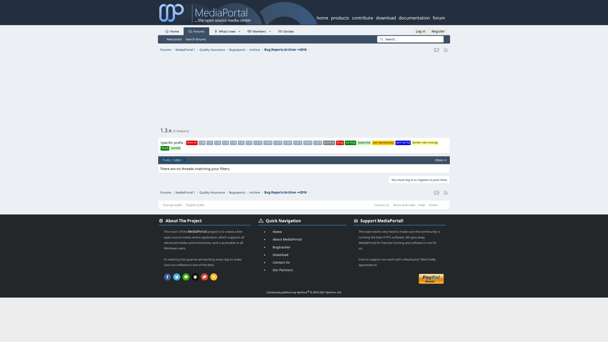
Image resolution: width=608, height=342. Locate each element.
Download (280, 255)
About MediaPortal (287, 239)
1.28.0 (171, 160)
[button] (239, 31)
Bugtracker (281, 247)
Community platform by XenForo (304, 292)
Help (421, 205)
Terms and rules (404, 205)
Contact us (381, 205)
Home (174, 31)
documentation (414, 17)
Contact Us (281, 262)
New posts (174, 39)
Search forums (195, 39)
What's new (227, 31)
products (340, 17)
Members (259, 31)
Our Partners (283, 270)
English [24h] (195, 205)
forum (439, 17)
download (386, 17)
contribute (362, 17)
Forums (199, 31)
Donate (288, 31)
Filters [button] (439, 160)
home (322, 17)
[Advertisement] (302, 91)
